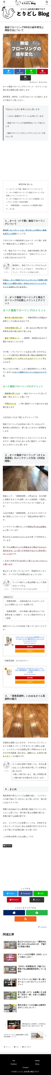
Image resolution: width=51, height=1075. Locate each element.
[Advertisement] (25, 160)
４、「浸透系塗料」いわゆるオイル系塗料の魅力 (24, 205)
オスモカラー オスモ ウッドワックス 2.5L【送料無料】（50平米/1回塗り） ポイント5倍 (30, 670)
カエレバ (33, 643)
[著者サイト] (14, 912)
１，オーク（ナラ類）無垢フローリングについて (24, 189)
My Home (8, 846)
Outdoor (14, 1064)
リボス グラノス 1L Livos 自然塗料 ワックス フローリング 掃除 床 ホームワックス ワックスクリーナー (30, 639)
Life (13, 1061)
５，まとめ (10, 209)
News (37, 1064)
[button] (46, 540)
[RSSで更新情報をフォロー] (25, 919)
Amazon (29, 651)
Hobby (37, 1061)
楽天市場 (29, 646)
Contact (25, 1067)
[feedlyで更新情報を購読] (37, 912)
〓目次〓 (22, 184)
